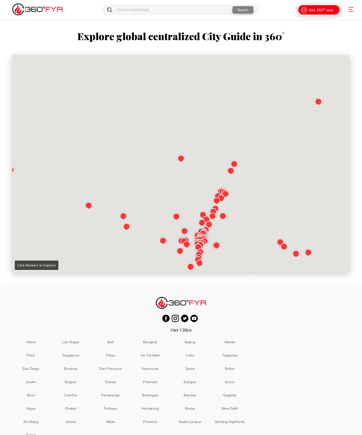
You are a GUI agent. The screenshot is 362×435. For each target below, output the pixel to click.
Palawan (150, 382)
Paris (31, 355)
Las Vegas (70, 342)
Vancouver (150, 368)
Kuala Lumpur (190, 421)
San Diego (30, 368)
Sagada (229, 395)
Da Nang (31, 421)
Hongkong (150, 408)
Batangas (150, 395)
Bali (111, 342)
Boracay (71, 368)
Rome (190, 408)
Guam (31, 382)
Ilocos (229, 382)
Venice (71, 421)
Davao (110, 382)
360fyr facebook (167, 318)
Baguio (71, 382)
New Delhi (230, 408)
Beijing (190, 342)
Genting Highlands (230, 421)
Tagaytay (230, 355)
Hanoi (31, 342)
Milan (110, 421)
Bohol (229, 368)
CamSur (70, 395)
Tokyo (110, 355)
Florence (150, 421)
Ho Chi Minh (150, 355)
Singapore (70, 355)
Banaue (190, 395)
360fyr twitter (185, 318)
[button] (181, 159)
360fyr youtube (195, 318)
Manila (230, 342)
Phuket (70, 408)
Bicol (31, 395)
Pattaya (110, 408)
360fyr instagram (176, 318)
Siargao (190, 382)
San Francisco (110, 368)
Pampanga (110, 395)
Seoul (190, 368)
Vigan (31, 408)
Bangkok (150, 342)
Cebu (190, 355)
